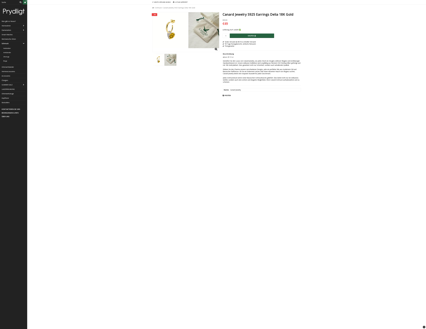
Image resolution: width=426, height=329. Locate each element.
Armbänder (7, 53)
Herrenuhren (6, 26)
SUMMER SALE (7, 85)
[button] (25, 2)
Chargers (5, 80)
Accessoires (6, 76)
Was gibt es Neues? (9, 21)
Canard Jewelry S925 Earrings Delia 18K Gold (179, 8)
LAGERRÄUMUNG (8, 89)
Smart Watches (7, 35)
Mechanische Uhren (9, 39)
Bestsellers (6, 102)
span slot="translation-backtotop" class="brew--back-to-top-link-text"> (424, 327)
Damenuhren (6, 30)
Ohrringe (6, 57)
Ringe (5, 61)
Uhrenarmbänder (8, 67)
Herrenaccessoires (8, 71)
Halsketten (7, 48)
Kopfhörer (5, 98)
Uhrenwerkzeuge (8, 94)
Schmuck (5, 43)
